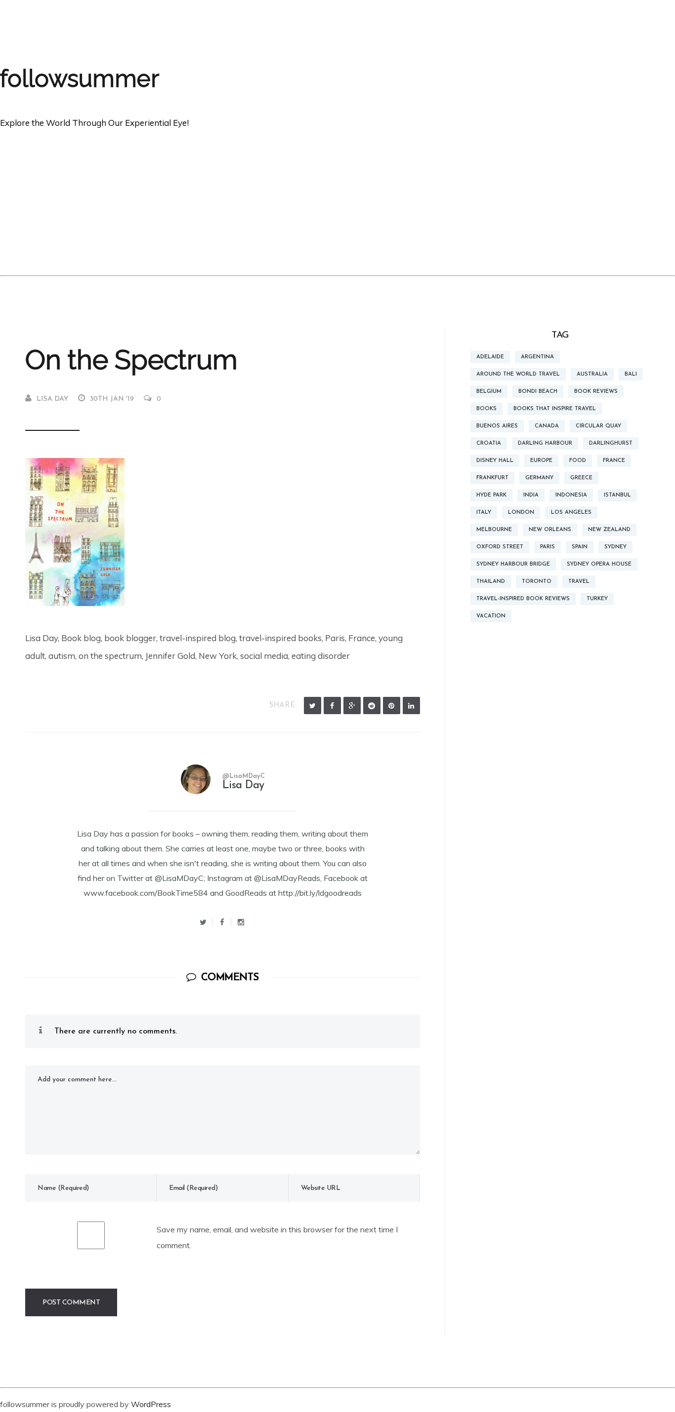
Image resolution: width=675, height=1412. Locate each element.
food (577, 460)
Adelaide (490, 357)
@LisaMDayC (243, 776)
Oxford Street (499, 547)
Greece (581, 478)
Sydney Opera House (599, 564)
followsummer (79, 78)
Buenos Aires (497, 426)
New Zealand (609, 530)
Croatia (488, 443)
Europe (541, 460)
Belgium (489, 391)
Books (486, 409)
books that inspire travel (554, 409)
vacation (491, 616)
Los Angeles (571, 512)
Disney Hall (494, 460)
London (521, 512)
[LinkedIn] (411, 705)
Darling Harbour (545, 443)
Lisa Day (52, 399)
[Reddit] (371, 705)
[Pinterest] (391, 705)
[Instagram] (240, 922)
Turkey (597, 599)
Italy (483, 512)
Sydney (615, 547)
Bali (631, 374)
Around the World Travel (518, 374)
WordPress (151, 1404)
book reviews (596, 391)
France (614, 460)
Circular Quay (598, 426)
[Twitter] (312, 705)
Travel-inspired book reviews (523, 599)
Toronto (536, 581)
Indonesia (571, 495)
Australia (592, 374)
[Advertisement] (337, 201)
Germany (539, 478)
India (531, 495)
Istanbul (617, 495)
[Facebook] (332, 705)
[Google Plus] (352, 705)
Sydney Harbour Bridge (513, 564)
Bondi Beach (537, 391)
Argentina (537, 357)
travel (579, 581)
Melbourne (494, 530)
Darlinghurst (611, 443)
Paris (547, 547)
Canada (547, 426)
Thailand (490, 581)
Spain (580, 547)
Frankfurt (492, 478)
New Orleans (550, 530)
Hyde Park (491, 495)
